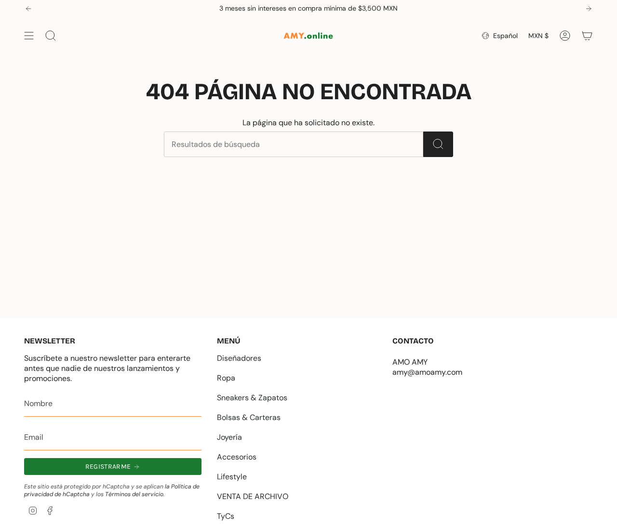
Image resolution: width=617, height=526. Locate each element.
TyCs (225, 516)
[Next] (588, 8)
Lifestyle (232, 477)
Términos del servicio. (134, 494)
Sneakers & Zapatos (252, 398)
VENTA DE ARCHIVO (252, 496)
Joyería (229, 437)
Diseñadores (239, 358)
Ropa (226, 378)
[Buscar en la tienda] (438, 144)
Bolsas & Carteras (249, 417)
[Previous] (28, 8)
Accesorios (236, 457)
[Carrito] (587, 36)
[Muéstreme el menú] (29, 36)
